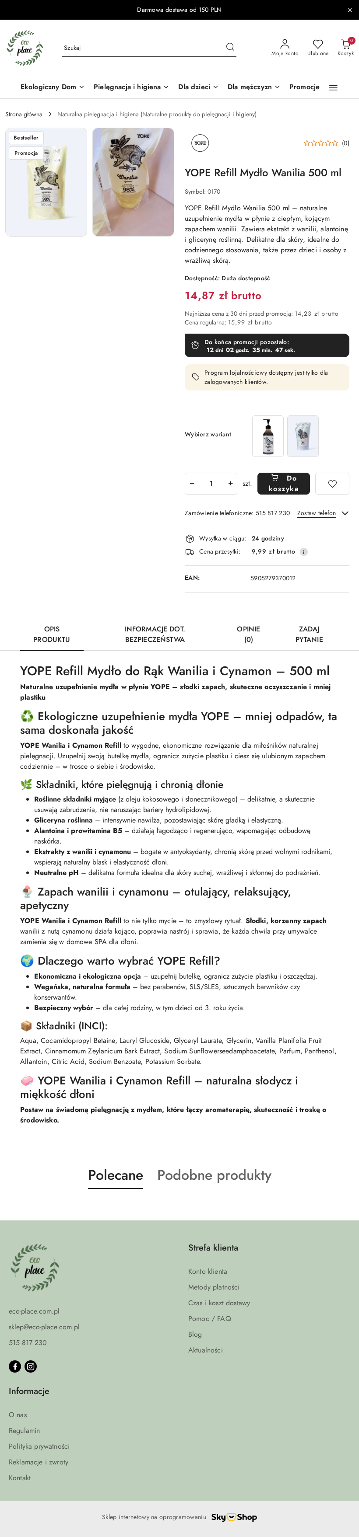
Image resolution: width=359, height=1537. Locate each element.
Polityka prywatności (39, 1446)
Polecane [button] (115, 1175)
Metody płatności (214, 1287)
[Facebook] (15, 1366)
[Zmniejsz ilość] (191, 483)
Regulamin (24, 1430)
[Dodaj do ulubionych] (332, 484)
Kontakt (20, 1478)
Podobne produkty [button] (214, 1175)
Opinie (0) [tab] (248, 634)
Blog (195, 1334)
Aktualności (205, 1350)
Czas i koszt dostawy (219, 1303)
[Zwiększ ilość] (230, 483)
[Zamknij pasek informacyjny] (350, 10)
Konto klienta (207, 1271)
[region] (285, 436)
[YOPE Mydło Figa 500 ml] (268, 436)
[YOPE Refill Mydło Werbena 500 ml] (303, 436)
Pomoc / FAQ (209, 1319)
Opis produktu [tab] (51, 634)
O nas (18, 1415)
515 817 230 (28, 1343)
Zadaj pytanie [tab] (309, 634)
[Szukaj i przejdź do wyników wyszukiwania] (230, 48)
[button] (333, 87)
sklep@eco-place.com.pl (44, 1327)
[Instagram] (31, 1366)
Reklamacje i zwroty (38, 1462)
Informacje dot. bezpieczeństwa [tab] (155, 634)
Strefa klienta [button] (213, 1247)
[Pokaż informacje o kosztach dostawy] (304, 552)
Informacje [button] (29, 1391)
